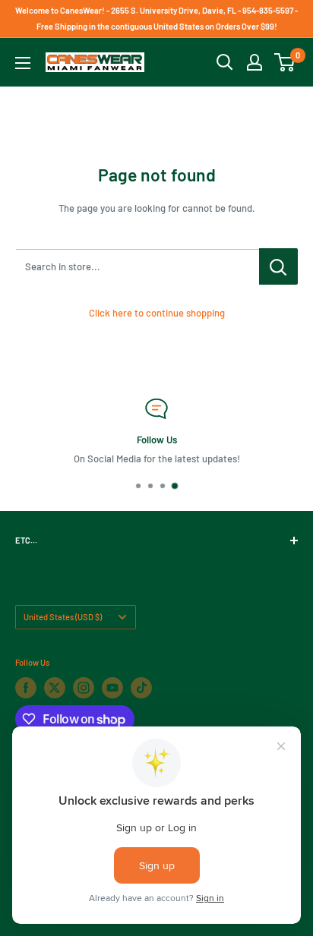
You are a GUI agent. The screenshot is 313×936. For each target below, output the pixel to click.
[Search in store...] (278, 266)
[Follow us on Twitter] (54, 687)
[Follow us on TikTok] (141, 687)
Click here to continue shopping (157, 313)
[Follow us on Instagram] (83, 687)
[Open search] (225, 62)
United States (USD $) (63, 617)
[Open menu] (22, 63)
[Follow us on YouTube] (112, 687)
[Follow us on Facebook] (25, 687)
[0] (285, 62)
